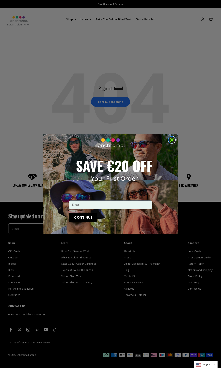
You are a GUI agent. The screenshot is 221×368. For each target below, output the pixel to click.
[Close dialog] (171, 139)
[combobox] (206, 364)
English (206, 364)
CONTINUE (83, 217)
